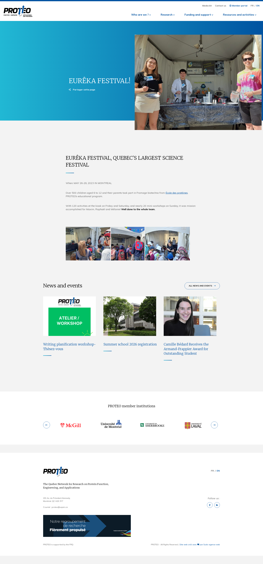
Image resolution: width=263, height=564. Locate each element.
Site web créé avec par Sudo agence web (200, 544)
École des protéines (177, 192)
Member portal (239, 5)
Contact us (220, 5)
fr (252, 5)
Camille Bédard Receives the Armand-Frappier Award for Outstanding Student (186, 349)
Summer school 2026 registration (130, 344)
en (258, 5)
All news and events (201, 286)
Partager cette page (83, 89)
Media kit (207, 5)
